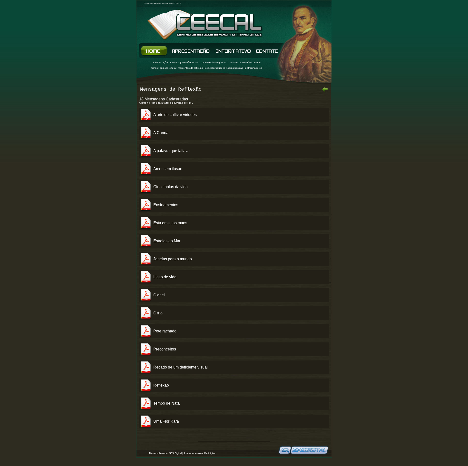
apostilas (233, 62)
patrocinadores (253, 68)
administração (160, 62)
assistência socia (191, 62)
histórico (174, 62)
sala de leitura (168, 68)
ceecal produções (215, 68)
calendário (246, 62)
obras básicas (235, 68)
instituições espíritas (214, 62)
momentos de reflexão (190, 68)
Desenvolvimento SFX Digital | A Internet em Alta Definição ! (182, 453)
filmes (154, 68)
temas (257, 62)
